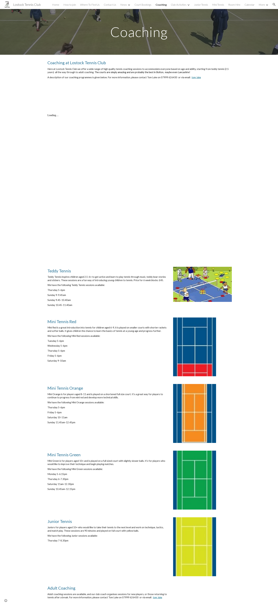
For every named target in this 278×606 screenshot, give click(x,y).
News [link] (123, 4)
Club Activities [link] (178, 4)
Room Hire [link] (234, 4)
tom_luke (196, 77)
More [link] (262, 4)
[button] (274, 4)
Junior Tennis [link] (201, 4)
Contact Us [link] (110, 4)
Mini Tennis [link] (218, 4)
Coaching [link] (161, 4)
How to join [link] (69, 4)
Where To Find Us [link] (90, 4)
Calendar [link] (250, 4)
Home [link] (55, 4)
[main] (139, 32)
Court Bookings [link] (142, 4)
